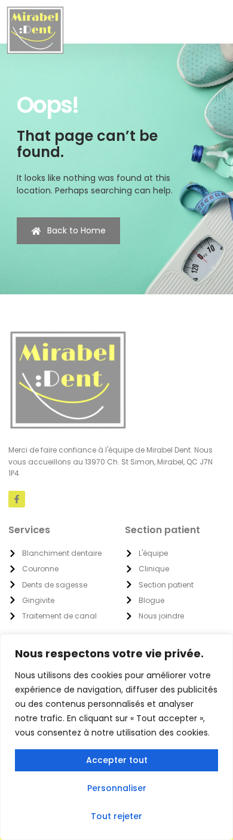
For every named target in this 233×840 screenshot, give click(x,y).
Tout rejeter (116, 816)
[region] (116, 737)
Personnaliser (116, 788)
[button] (210, 22)
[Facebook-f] (16, 499)
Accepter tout (117, 760)
